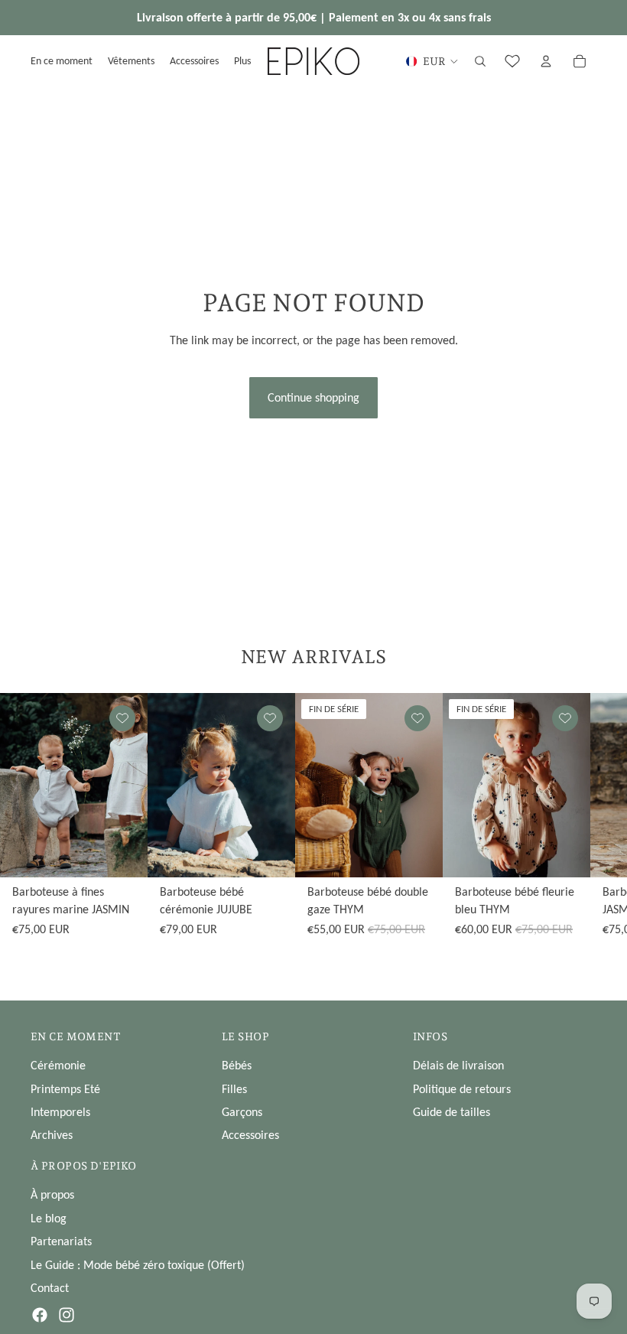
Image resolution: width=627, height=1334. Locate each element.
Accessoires (250, 1134)
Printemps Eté (65, 1089)
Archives (52, 1134)
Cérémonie (58, 1065)
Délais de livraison (458, 1065)
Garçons (242, 1112)
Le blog (49, 1218)
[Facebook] (40, 1315)
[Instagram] (66, 1315)
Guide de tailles (451, 1112)
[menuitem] (242, 61)
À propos (52, 1194)
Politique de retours (462, 1089)
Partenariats (61, 1241)
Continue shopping (313, 397)
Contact (50, 1287)
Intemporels (60, 1112)
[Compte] (546, 61)
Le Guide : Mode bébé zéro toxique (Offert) (138, 1265)
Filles (234, 1089)
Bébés (237, 1065)
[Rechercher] (480, 61)
